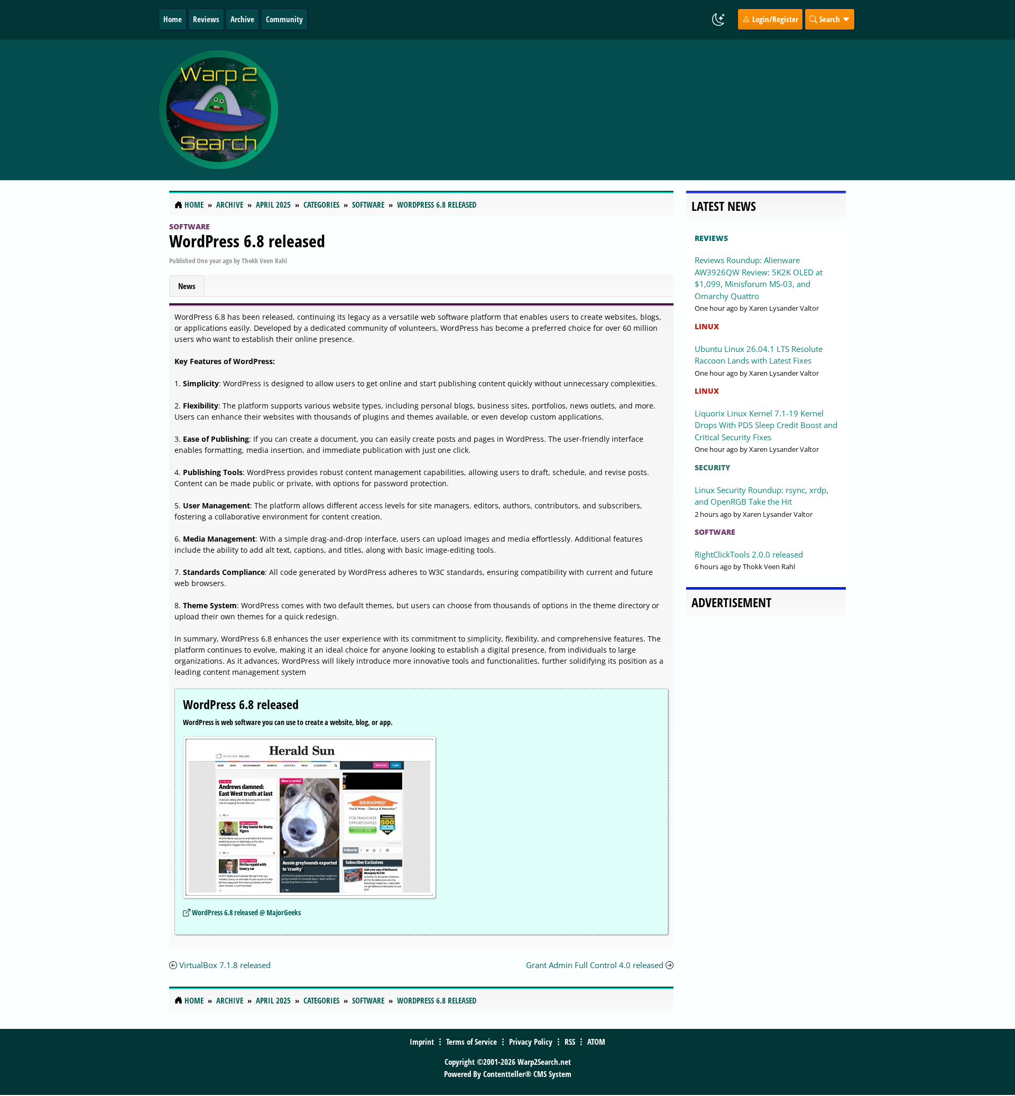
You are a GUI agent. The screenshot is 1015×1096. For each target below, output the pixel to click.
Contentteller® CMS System (527, 1074)
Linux (707, 326)
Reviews (206, 19)
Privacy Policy (530, 1041)
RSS (570, 1041)
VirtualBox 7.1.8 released (225, 965)
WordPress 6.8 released (247, 240)
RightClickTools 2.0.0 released (749, 554)
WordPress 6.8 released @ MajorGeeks (246, 912)
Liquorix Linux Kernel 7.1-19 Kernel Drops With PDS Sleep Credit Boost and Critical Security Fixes (766, 425)
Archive (242, 19)
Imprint (422, 1041)
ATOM (596, 1041)
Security (712, 467)
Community (284, 19)
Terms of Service (471, 1041)
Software (189, 226)
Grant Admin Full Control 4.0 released (594, 965)
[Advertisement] (570, 110)
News (187, 286)
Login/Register (774, 19)
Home (172, 19)
